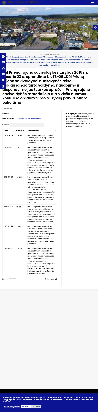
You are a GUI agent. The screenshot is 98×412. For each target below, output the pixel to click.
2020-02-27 (9, 147)
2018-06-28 (8, 177)
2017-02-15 (8, 226)
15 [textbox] (10, 280)
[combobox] (12, 280)
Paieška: (5, 125)
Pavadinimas (33, 130)
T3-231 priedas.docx (33, 118)
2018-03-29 (8, 206)
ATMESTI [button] (36, 406)
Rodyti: (6, 279)
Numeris (20, 130)
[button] (95, 27)
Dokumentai (54, 54)
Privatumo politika (12, 407)
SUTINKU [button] (25, 406)
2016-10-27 (8, 248)
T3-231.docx (19, 118)
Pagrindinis (43, 54)
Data (6, 130)
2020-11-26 (8, 135)
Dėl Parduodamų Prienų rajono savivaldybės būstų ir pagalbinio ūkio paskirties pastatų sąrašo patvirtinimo (40, 139)
